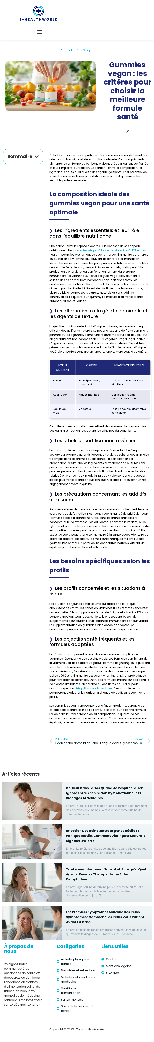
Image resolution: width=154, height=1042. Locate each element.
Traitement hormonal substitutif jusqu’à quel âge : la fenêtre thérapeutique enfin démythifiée (106, 874)
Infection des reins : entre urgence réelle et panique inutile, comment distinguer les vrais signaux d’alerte (105, 835)
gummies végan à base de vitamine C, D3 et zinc (110, 250)
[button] (39, 32)
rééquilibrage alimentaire (93, 688)
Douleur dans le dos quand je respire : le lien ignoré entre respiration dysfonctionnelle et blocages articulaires (104, 793)
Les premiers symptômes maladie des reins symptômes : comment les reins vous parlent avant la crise (105, 917)
